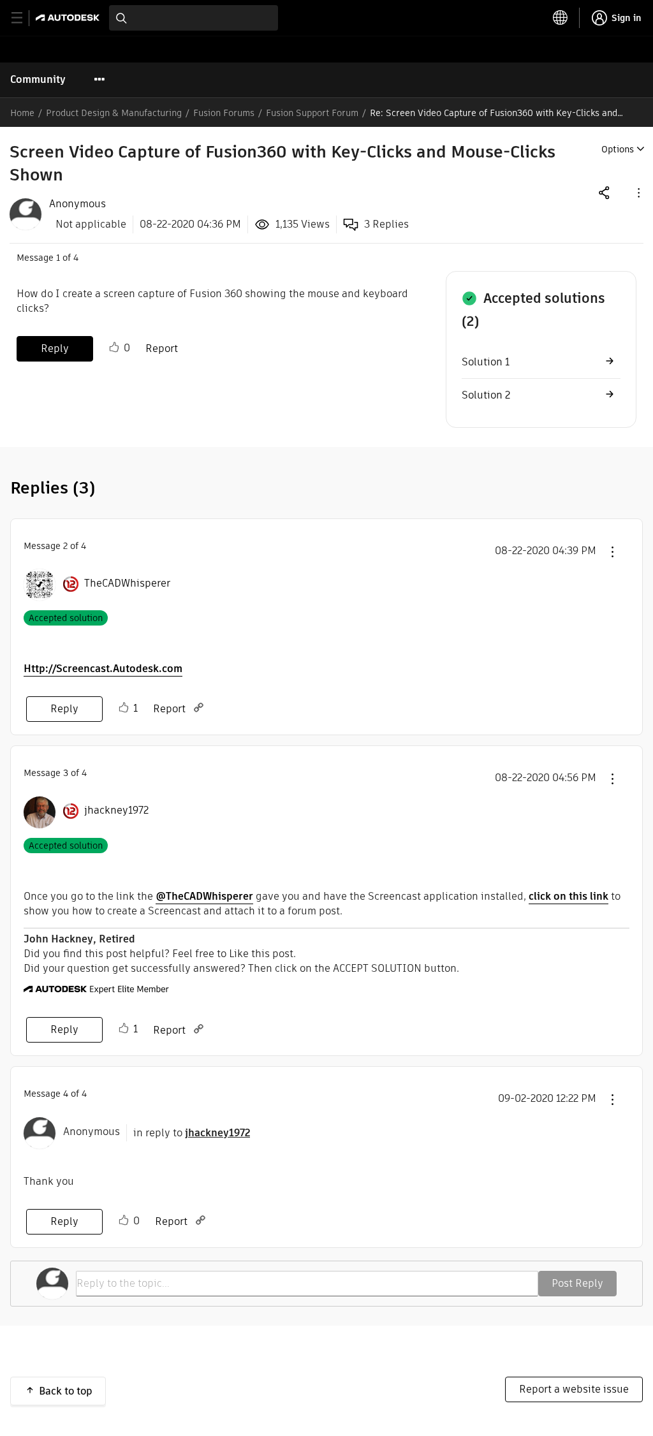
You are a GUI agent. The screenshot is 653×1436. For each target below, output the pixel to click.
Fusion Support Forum (312, 112)
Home (22, 112)
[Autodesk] (69, 17)
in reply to (191, 1132)
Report (161, 348)
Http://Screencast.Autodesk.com (103, 668)
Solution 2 (486, 395)
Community (38, 79)
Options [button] (617, 149)
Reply (55, 348)
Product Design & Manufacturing (114, 112)
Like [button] (114, 347)
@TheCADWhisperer (204, 896)
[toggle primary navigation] (23, 18)
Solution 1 (486, 362)
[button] (637, 192)
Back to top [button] (65, 1391)
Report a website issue (574, 1389)
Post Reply (577, 1283)
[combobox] (193, 18)
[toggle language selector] (560, 17)
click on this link (568, 896)
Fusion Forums (223, 112)
